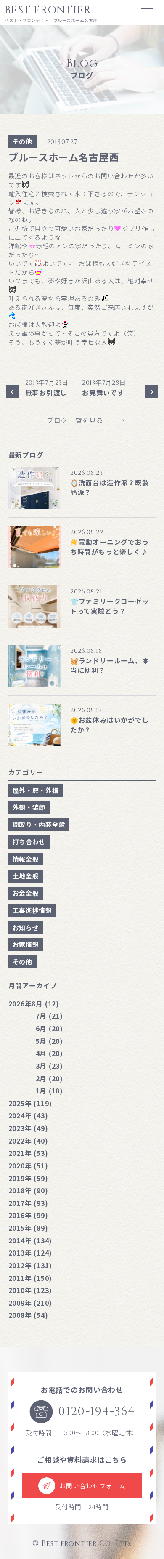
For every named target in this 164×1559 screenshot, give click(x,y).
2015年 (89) (28, 1227)
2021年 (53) (28, 1152)
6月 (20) (49, 1028)
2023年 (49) (28, 1128)
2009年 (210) (30, 1302)
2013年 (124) (30, 1252)
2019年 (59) (28, 1178)
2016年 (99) (28, 1215)
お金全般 (26, 893)
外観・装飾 (29, 807)
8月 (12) (33, 1003)
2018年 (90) (28, 1190)
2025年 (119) (30, 1103)
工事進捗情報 (32, 910)
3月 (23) (49, 1065)
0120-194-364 (96, 1411)
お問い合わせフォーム (92, 1485)
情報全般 (26, 858)
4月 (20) (49, 1053)
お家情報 (26, 944)
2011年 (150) (30, 1277)
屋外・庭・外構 (36, 790)
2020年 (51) (28, 1165)
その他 (22, 141)
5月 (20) (49, 1041)
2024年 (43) (28, 1115)
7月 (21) (49, 1015)
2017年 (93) (28, 1203)
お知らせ (26, 927)
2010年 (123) (30, 1290)
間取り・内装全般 (39, 824)
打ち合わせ (29, 841)
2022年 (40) (28, 1140)
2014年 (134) (30, 1240)
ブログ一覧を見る (78, 420)
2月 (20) (49, 1078)
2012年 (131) (30, 1265)
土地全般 (26, 875)
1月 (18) (49, 1090)
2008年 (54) (28, 1315)
